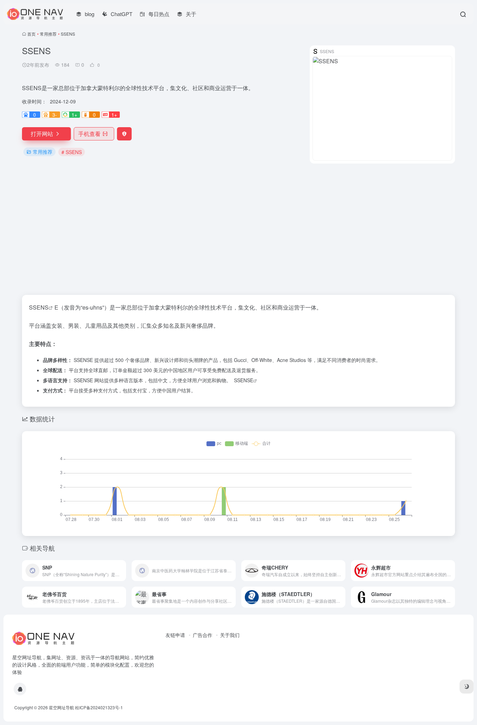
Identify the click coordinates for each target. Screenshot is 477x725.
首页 (31, 34)
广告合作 (202, 634)
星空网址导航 (61, 707)
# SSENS (71, 151)
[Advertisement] (238, 229)
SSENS (39, 307)
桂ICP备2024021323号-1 (99, 707)
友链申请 (175, 634)
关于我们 (230, 634)
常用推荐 (48, 34)
